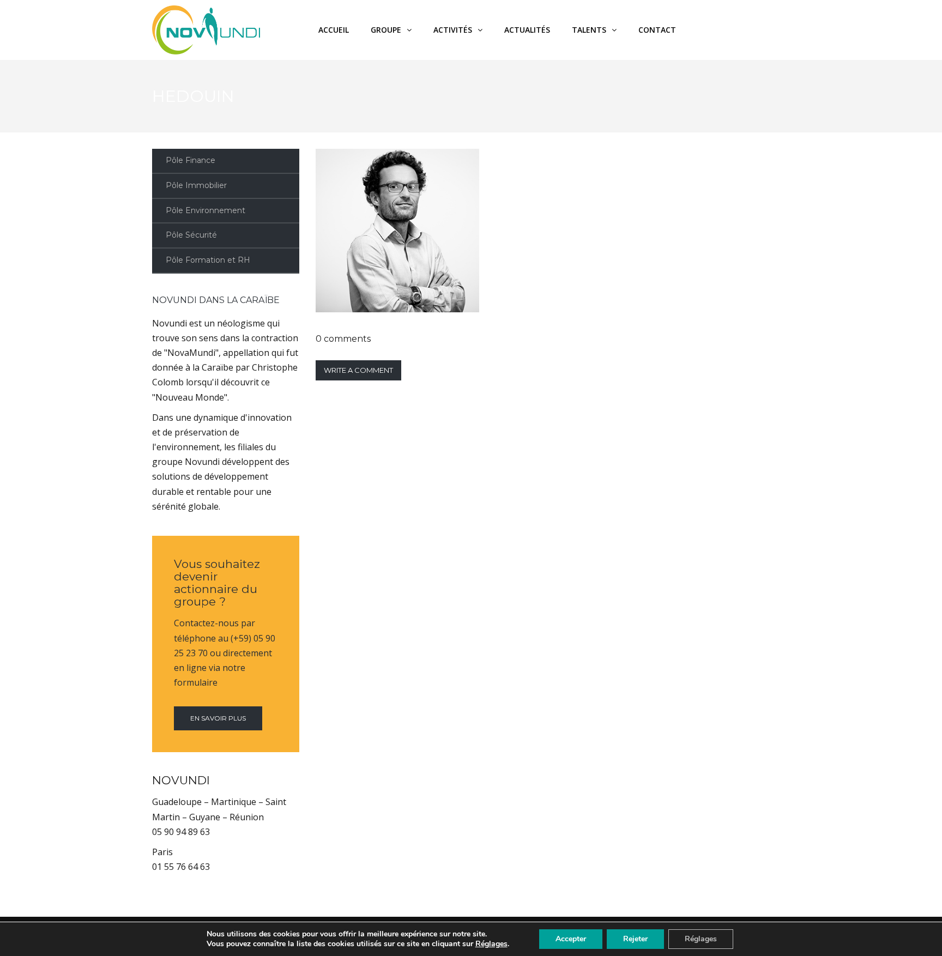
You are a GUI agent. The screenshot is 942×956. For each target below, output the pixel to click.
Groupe (386, 30)
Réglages (491, 944)
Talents (589, 30)
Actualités (527, 30)
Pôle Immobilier (196, 185)
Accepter (570, 939)
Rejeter (635, 939)
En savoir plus (218, 718)
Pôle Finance (190, 160)
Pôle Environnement (205, 210)
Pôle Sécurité (191, 235)
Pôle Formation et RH (208, 260)
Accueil (333, 30)
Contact (657, 30)
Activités (452, 30)
